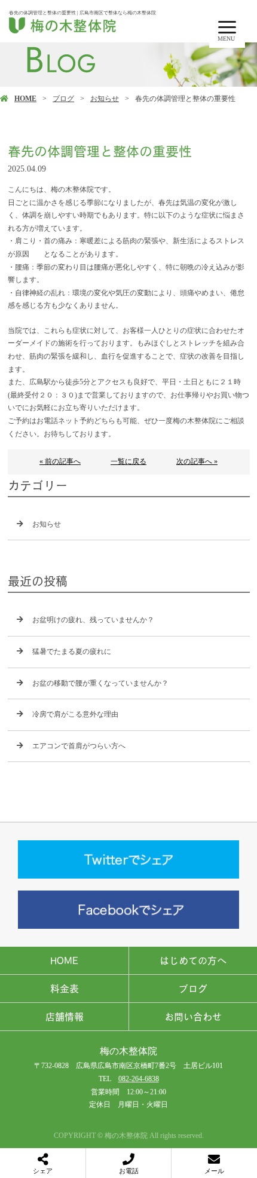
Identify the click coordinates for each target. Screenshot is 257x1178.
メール (214, 1170)
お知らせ (104, 98)
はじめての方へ (193, 960)
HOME (25, 98)
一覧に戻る (128, 461)
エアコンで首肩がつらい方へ (79, 746)
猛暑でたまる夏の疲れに (71, 651)
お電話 (129, 1170)
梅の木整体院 (128, 1051)
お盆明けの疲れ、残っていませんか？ (93, 620)
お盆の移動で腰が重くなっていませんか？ (100, 683)
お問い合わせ (193, 1016)
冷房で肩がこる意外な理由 (75, 714)
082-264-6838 (138, 1079)
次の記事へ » (197, 461)
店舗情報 (64, 1016)
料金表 (64, 988)
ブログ (63, 98)
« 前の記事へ (60, 461)
